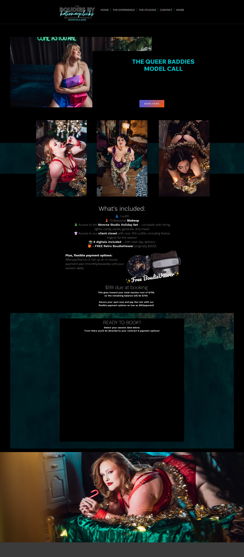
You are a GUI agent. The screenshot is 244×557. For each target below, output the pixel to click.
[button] (147, 9)
